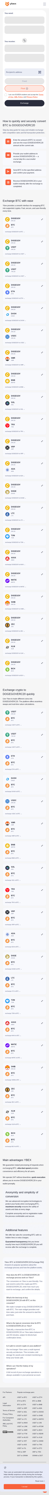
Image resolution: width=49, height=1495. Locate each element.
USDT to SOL (22, 1412)
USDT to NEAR (37, 1434)
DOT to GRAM (22, 1455)
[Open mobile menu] (44, 4)
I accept (24, 1486)
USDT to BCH (37, 1430)
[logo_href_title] (12, 4)
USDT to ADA (37, 1408)
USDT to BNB (37, 1404)
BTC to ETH (21, 1404)
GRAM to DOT (37, 1455)
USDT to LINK (22, 1426)
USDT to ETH (37, 1397)
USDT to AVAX (22, 1423)
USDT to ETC (37, 1448)
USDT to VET (22, 1441)
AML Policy (18, 97)
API (4, 1397)
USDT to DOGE (38, 1412)
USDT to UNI (37, 1423)
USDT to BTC (22, 1397)
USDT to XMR (22, 1430)
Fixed (24, 81)
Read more (39, 1481)
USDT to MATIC (38, 1419)
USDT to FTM (22, 1434)
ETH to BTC (21, 1401)
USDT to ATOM (37, 1426)
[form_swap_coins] (24, 40)
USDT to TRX (37, 1445)
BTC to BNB (36, 1401)
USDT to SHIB (37, 1415)
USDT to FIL (21, 1448)
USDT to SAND (37, 1441)
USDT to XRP (22, 1408)
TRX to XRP (21, 1452)
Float (23, 88)
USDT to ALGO (22, 1437)
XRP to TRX (36, 1452)
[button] (27, 88)
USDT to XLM (37, 1437)
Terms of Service (9, 1410)
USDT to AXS (22, 1445)
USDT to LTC (22, 1419)
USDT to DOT (22, 1415)
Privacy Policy (32, 97)
